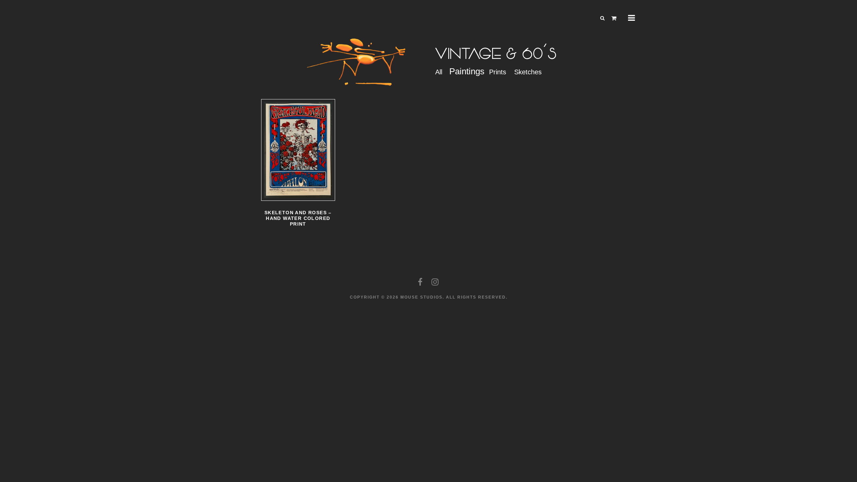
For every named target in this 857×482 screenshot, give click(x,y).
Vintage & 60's (496, 54)
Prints (497, 72)
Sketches (528, 72)
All (438, 72)
